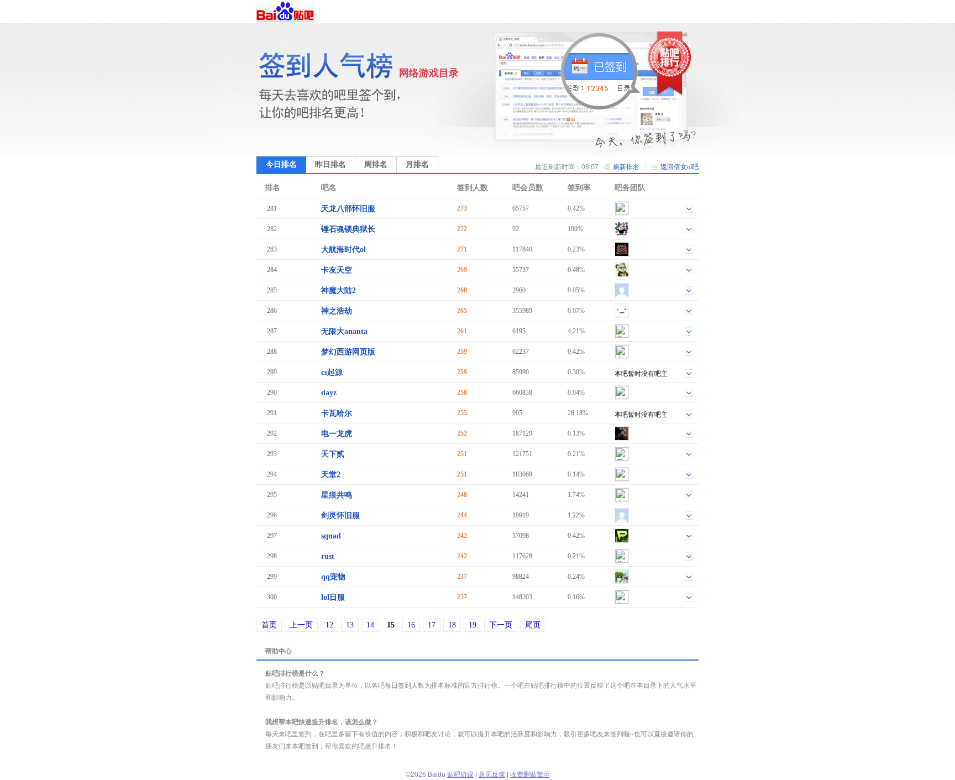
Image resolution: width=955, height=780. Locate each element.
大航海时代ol (343, 249)
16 (411, 625)
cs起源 (332, 372)
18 (452, 625)
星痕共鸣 (336, 495)
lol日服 (333, 597)
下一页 (500, 625)
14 (370, 625)
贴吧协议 (460, 774)
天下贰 (332, 454)
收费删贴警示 (530, 774)
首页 (269, 625)
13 (350, 625)
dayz (329, 393)
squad (331, 536)
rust (327, 556)
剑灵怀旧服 (340, 515)
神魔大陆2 (338, 290)
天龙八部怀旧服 (348, 209)
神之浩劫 (336, 311)
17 (431, 625)
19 (472, 625)
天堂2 (330, 474)
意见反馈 (492, 774)
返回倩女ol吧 (679, 167)
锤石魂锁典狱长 (348, 229)
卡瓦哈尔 (336, 413)
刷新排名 (626, 167)
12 (329, 625)
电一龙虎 (336, 434)
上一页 (301, 625)
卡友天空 (336, 270)
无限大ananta (344, 331)
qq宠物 (333, 577)
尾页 (533, 625)
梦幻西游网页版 (348, 352)
